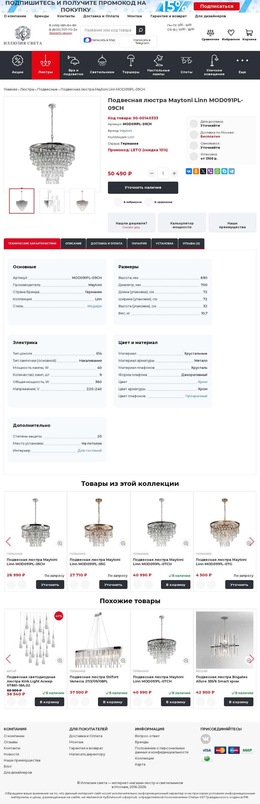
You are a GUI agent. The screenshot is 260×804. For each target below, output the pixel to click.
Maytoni (126, 130)
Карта (140, 764)
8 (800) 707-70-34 (63, 29)
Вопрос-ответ (147, 736)
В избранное (133, 202)
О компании (15, 16)
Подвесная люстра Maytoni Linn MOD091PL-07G (221, 562)
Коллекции (144, 758)
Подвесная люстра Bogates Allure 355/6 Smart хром (222, 679)
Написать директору (87, 754)
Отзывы (11, 742)
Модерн (94, 306)
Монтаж (134, 16)
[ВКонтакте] (189, 171)
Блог (8, 766)
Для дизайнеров (210, 16)
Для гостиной (90, 450)
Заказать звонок (60, 33)
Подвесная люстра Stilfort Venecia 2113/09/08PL (94, 679)
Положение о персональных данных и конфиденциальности (161, 750)
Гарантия (139, 243)
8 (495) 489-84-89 (62, 25)
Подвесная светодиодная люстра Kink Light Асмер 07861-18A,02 (31, 681)
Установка (164, 243)
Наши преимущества (22, 760)
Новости (11, 754)
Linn (131, 137)
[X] (203, 171)
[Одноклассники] (196, 171)
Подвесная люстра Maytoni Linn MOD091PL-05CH (32, 562)
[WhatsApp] (217, 171)
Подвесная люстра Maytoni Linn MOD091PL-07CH (158, 562)
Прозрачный (196, 396)
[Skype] (224, 171)
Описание (73, 243)
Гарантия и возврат (169, 16)
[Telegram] (232, 171)
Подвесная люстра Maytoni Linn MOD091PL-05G (95, 562)
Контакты (66, 16)
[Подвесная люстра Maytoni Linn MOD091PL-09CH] (52, 144)
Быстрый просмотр (59, 543)
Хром (202, 382)
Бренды (42, 16)
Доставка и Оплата (101, 16)
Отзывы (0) (191, 243)
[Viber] (210, 171)
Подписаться (216, 6)
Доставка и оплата (106, 243)
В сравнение (163, 202)
